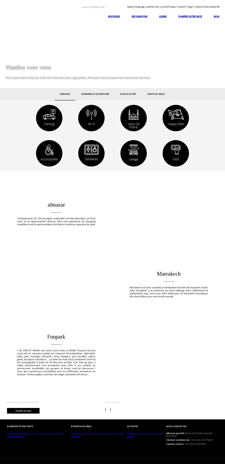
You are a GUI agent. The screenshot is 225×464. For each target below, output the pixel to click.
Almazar (11, 433)
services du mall (38, 433)
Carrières (113, 433)
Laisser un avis (23, 410)
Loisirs (130, 436)
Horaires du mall (16, 436)
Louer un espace (99, 433)
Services (143, 433)
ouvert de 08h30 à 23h (93, 6)
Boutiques (132, 433)
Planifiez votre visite (190, 16)
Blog (216, 16)
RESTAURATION (156, 433)
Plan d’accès (23, 433)
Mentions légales (80, 433)
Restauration (139, 16)
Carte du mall (55, 433)
